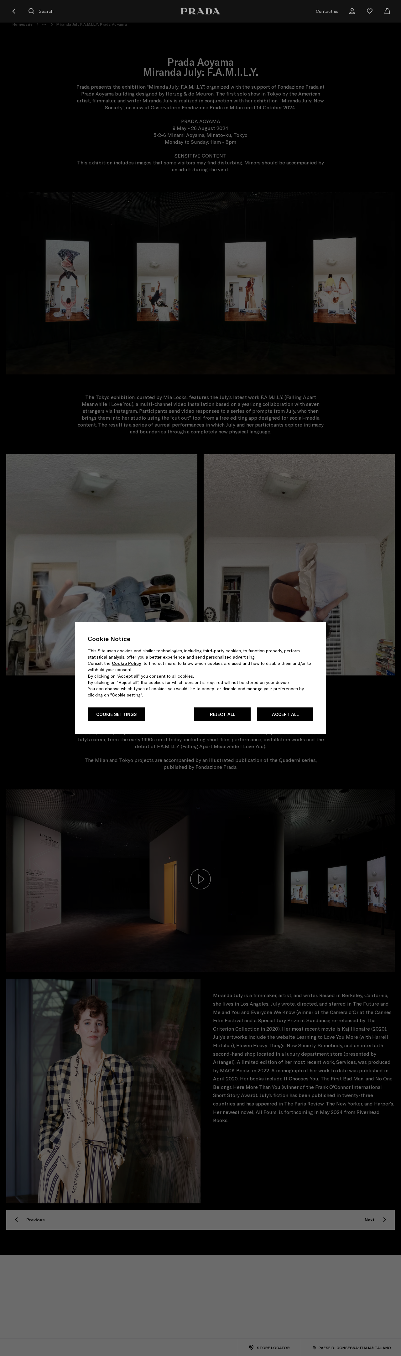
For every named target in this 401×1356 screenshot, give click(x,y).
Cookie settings (116, 714)
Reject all (222, 714)
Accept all (285, 714)
